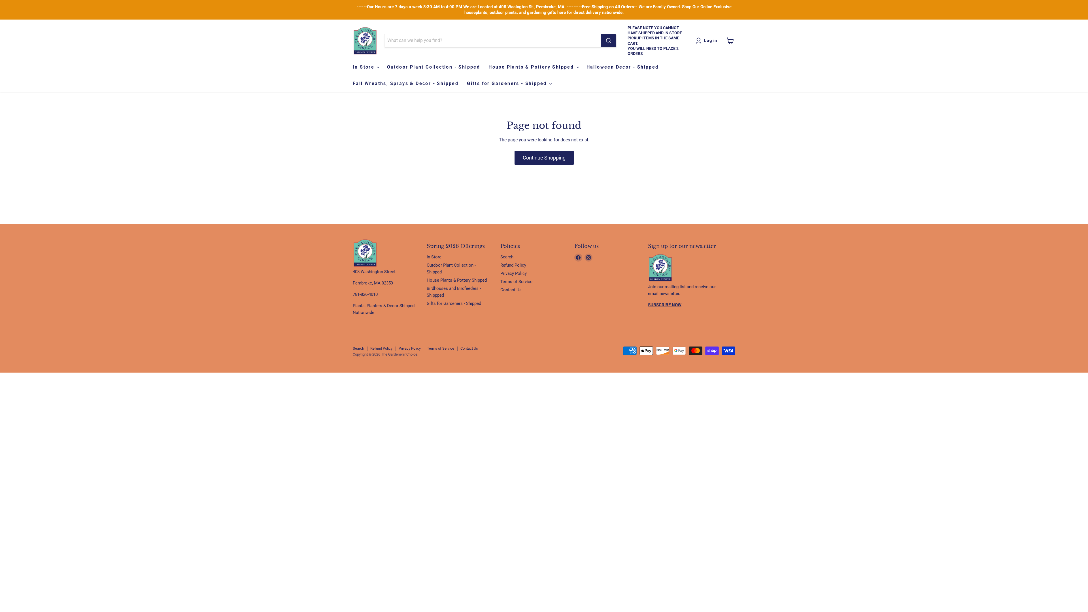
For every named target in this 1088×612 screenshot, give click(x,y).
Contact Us (511, 289)
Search (506, 257)
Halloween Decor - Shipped (622, 67)
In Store (364, 67)
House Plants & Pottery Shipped (531, 67)
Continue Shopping (544, 158)
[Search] (608, 40)
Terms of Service (516, 281)
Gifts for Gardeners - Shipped (508, 83)
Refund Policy (513, 265)
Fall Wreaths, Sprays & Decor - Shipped (405, 83)
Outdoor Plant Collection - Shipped (433, 67)
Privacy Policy (513, 273)
